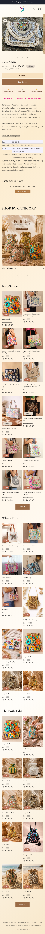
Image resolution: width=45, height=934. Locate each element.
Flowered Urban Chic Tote (31, 460)
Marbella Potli (27, 749)
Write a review (22, 191)
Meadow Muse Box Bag (9, 428)
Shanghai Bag (27, 577)
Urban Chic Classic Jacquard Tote (10, 493)
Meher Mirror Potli (8, 813)
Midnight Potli (27, 855)
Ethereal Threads (7, 460)
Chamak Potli (6, 781)
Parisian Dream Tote (29, 546)
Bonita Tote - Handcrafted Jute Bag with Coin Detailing (32, 385)
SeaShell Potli (27, 892)
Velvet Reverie (6, 577)
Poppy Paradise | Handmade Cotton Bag (31, 352)
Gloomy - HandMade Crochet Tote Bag (11, 352)
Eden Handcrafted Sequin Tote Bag (11, 385)
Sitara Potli (26, 694)
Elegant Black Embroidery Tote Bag (32, 419)
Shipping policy (36, 925)
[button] (4, 8)
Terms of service (23, 925)
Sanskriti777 (13, 922)
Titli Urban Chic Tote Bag (10, 546)
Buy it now (22, 82)
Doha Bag (5, 609)
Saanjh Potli (5, 694)
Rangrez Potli (6, 319)
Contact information (23, 929)
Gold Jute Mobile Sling (30, 620)
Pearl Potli (26, 781)
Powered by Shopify (23, 922)
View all (22, 507)
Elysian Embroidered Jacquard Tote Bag (32, 493)
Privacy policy (10, 925)
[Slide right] (27, 57)
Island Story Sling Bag (8, 662)
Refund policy (37, 922)
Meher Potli (5, 892)
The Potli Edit (8, 268)
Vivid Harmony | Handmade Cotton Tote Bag (31, 315)
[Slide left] (17, 57)
